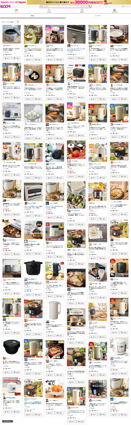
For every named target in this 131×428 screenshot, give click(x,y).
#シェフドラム (114, 402)
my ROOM (114, 10)
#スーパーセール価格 (9, 243)
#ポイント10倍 (71, 126)
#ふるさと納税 (38, 206)
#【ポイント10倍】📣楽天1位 (11, 87)
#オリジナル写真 (29, 206)
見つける (49, 10)
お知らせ (82, 10)
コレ (8, 58)
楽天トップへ (126, 6)
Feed (16, 10)
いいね (17, 58)
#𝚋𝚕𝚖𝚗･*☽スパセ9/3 (51, 206)
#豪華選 (120, 206)
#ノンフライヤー (72, 49)
